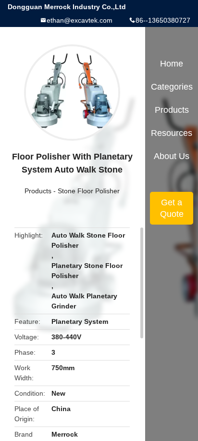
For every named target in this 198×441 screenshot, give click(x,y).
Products (38, 191)
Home (171, 63)
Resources (171, 133)
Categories (172, 87)
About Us (171, 156)
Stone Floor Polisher (89, 191)
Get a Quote (172, 208)
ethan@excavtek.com (79, 20)
